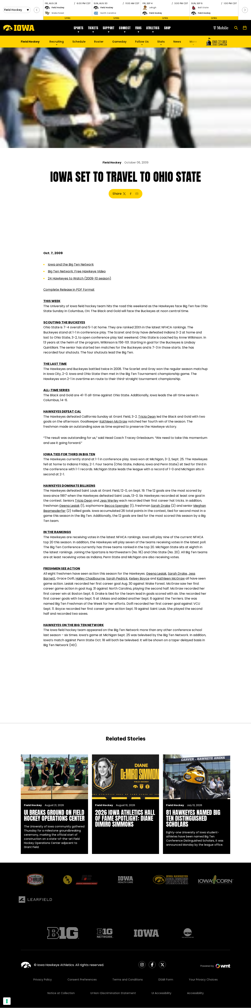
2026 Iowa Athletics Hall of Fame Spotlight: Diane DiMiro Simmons (125, 818)
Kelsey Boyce (139, 578)
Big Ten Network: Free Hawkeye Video (77, 271)
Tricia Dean (147, 416)
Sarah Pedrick (117, 578)
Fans (138, 28)
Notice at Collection (61, 993)
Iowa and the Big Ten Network (71, 264)
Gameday (119, 42)
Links (67, 18)
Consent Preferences (82, 980)
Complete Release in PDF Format (69, 289)
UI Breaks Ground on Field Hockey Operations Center (54, 815)
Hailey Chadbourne (90, 578)
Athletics (152, 28)
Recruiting (56, 42)
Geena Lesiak (69, 505)
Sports (78, 28)
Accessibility (195, 993)
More (193, 42)
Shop (167, 28)
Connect (125, 28)
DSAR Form (165, 980)
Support (108, 28)
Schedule (78, 42)
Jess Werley (109, 500)
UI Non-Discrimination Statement (113, 993)
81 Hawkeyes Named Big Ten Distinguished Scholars (193, 818)
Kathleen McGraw (113, 421)
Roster (99, 42)
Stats (161, 42)
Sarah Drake (160, 505)
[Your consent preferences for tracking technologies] (7, 1001)
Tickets (93, 28)
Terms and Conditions (127, 980)
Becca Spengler (117, 505)
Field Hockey (112, 162)
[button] (37, 10)
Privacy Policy (42, 980)
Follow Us (142, 42)
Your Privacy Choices (203, 980)
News (177, 42)
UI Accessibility (161, 993)
